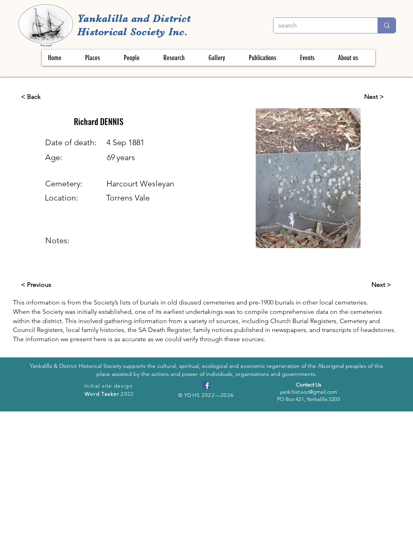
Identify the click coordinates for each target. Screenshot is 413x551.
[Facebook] (206, 385)
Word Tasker (102, 394)
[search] (387, 25)
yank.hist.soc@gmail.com (308, 392)
